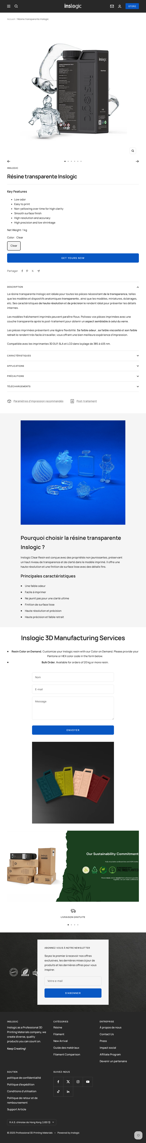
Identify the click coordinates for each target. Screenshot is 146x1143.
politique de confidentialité (24, 1078)
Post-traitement (87, 401)
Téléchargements (19, 386)
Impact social (108, 1048)
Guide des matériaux (66, 1048)
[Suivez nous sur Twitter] (68, 1082)
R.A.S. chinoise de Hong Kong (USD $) (30, 1122)
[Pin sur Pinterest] (27, 271)
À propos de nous (110, 1027)
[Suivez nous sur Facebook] (58, 1082)
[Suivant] (137, 161)
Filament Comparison (66, 1054)
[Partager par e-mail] (38, 271)
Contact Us (107, 1034)
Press (103, 1041)
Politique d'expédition (20, 1084)
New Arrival (60, 1041)
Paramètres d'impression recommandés (38, 401)
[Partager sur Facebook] (22, 271)
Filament (58, 1034)
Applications (15, 365)
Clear (14, 246)
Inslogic (12, 168)
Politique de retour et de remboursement (22, 1100)
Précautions (15, 376)
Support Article (16, 1109)
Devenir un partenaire (113, 1061)
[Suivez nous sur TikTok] (58, 1091)
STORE (132, 6)
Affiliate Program (110, 1054)
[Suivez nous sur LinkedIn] (68, 1091)
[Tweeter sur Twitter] (32, 271)
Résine (57, 1027)
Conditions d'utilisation (21, 1091)
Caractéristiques (19, 355)
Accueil (11, 19)
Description (15, 286)
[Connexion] (119, 6)
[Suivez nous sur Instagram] (78, 1082)
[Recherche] (16, 6)
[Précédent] (8, 161)
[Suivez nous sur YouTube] (88, 1082)
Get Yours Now (73, 258)
